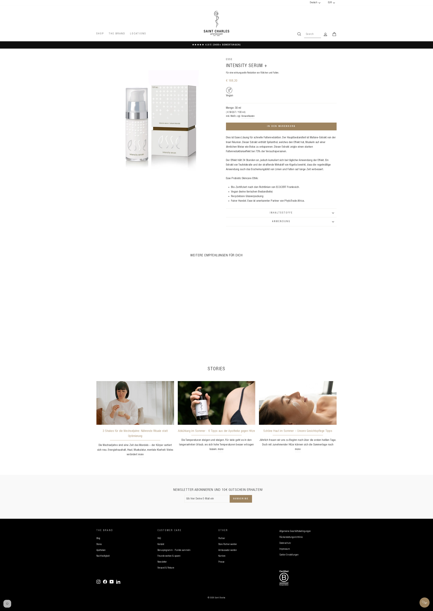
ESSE (229, 59)
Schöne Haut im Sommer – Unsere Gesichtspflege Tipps (297, 431)
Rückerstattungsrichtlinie (291, 537)
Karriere (221, 556)
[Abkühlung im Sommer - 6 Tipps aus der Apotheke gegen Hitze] (216, 403)
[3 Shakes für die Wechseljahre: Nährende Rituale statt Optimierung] (135, 403)
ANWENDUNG (281, 221)
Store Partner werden (227, 544)
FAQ (159, 538)
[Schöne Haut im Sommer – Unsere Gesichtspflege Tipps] (298, 403)
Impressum (284, 549)
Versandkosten (248, 116)
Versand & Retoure (165, 568)
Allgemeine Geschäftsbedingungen (295, 531)
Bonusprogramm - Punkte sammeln (174, 550)
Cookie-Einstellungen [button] (289, 555)
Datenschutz (285, 543)
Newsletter (162, 562)
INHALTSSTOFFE (281, 213)
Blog (98, 538)
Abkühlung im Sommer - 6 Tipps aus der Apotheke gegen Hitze (216, 431)
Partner (221, 538)
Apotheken (101, 550)
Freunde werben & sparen (169, 556)
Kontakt (160, 544)
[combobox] (312, 34)
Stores (99, 544)
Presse (221, 562)
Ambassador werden (227, 550)
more (141, 454)
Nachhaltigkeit (103, 556)
